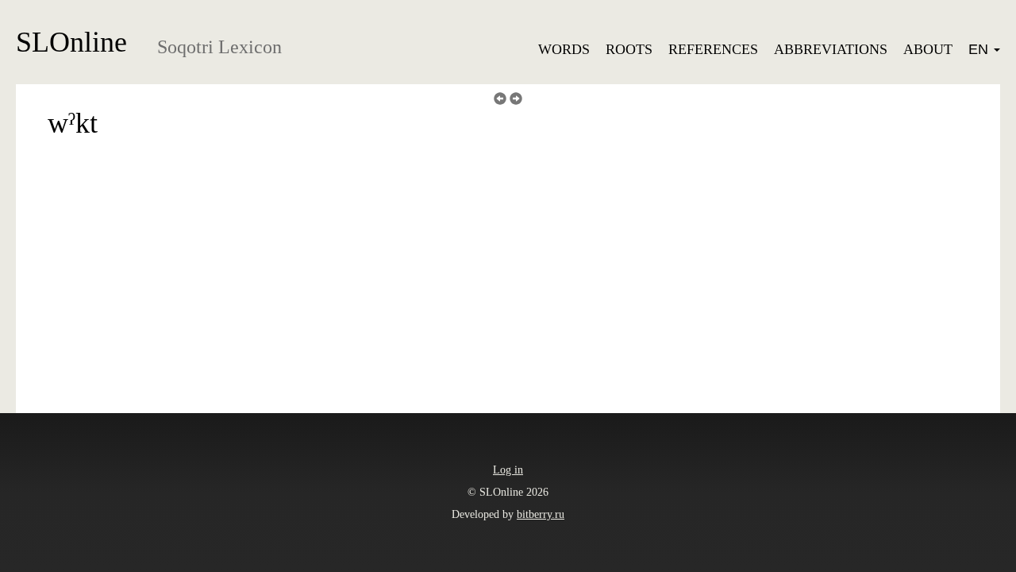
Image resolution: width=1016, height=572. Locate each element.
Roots (629, 49)
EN (980, 49)
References (713, 49)
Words (564, 49)
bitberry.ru (540, 514)
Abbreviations (830, 49)
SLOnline (71, 42)
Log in (508, 470)
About (927, 49)
